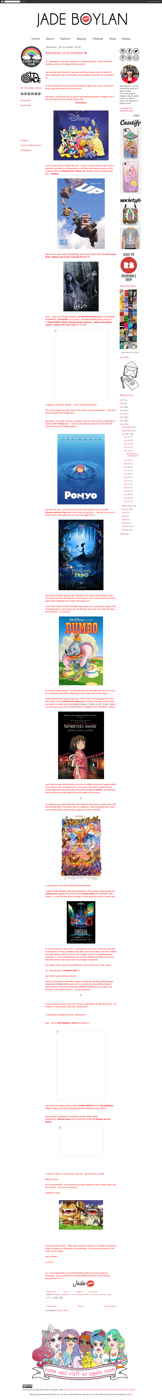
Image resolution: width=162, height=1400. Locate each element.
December (127, 427)
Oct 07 (127, 491)
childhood (66, 1294)
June (124, 513)
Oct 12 (127, 481)
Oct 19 (127, 467)
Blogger (129, 1394)
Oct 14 (127, 477)
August (125, 509)
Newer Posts (110, 1306)
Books (126, 38)
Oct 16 (127, 474)
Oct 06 (127, 494)
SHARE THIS (51, 1292)
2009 (122, 534)
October (126, 434)
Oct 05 (127, 498)
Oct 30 (127, 440)
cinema (74, 1294)
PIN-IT (66, 1292)
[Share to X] (59, 1298)
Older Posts (51, 1306)
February (126, 526)
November (127, 431)
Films (87, 1294)
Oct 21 (127, 464)
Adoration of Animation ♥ (66, 53)
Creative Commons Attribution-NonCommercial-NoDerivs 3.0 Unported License (100, 1390)
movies (103, 1294)
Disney (81, 1294)
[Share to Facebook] (61, 1298)
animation (56, 1294)
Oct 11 (126, 484)
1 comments (93, 1292)
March (125, 523)
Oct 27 (127, 447)
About (50, 38)
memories (94, 1294)
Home (36, 38)
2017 (122, 400)
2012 (122, 417)
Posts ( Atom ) (63, 1310)
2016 (122, 403)
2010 (122, 424)
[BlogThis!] (56, 1298)
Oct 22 (127, 460)
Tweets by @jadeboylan (31, 145)
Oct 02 (127, 501)
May (124, 516)
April (124, 519)
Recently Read (128, 286)
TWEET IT (80, 1292)
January (125, 530)
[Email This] (54, 1298)
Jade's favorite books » (130, 353)
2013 (122, 414)
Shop (112, 38)
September (127, 506)
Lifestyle (97, 38)
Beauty (81, 38)
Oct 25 (127, 451)
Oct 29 (127, 444)
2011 (122, 421)
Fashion (65, 38)
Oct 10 (127, 488)
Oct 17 (127, 470)
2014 (122, 410)
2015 (122, 407)
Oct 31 (127, 437)
